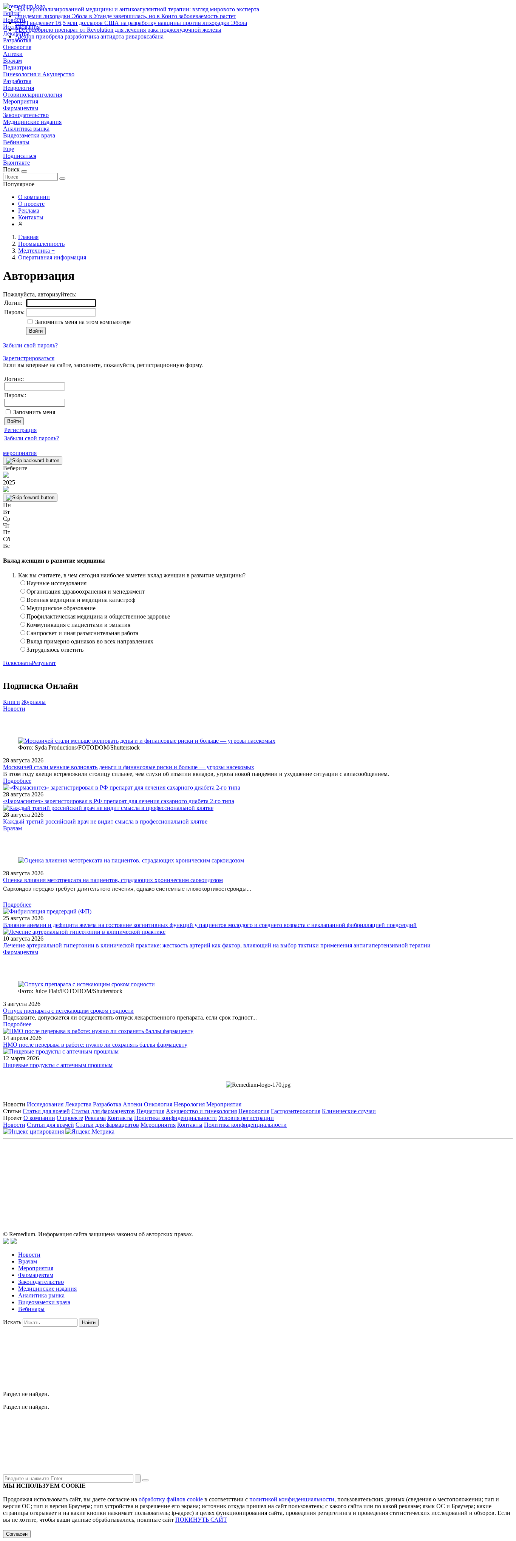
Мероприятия (20, 101)
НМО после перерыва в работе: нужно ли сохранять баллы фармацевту (95, 1044)
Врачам (12, 60)
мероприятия (20, 453)
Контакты (30, 217)
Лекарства (78, 1104)
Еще (8, 149)
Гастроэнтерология (295, 1111)
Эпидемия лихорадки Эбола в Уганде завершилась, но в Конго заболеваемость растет (125, 16)
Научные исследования (56, 583)
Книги (11, 702)
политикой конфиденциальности (291, 1499)
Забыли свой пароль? (30, 345)
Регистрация (20, 430)
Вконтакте (16, 162)
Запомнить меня (34, 412)
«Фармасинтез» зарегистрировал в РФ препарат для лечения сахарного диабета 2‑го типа (118, 801)
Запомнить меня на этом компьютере (82, 322)
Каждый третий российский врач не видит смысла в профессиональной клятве (105, 821)
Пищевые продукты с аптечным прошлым (58, 1065)
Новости (14, 708)
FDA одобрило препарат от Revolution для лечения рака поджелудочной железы (118, 29)
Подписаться (19, 156)
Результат (44, 663)
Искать (12, 1322)
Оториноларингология (32, 94)
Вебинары (16, 142)
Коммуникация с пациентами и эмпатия (78, 625)
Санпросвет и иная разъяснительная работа (82, 633)
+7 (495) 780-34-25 (242, 1176)
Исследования (45, 1104)
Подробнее (17, 780)
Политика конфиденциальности (175, 1118)
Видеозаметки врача (29, 135)
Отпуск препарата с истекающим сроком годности (68, 1010)
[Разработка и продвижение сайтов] (6, 1242)
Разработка (17, 81)
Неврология (18, 88)
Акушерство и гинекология (201, 1111)
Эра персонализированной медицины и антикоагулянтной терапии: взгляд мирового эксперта (137, 9)
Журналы (34, 702)
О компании (34, 197)
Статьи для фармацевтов (103, 1111)
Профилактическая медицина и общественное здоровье (98, 616)
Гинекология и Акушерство (38, 74)
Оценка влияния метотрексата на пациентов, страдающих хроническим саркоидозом (113, 880)
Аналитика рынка (26, 128)
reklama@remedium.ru (341, 1176)
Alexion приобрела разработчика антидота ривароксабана (89, 36)
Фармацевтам (20, 108)
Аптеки (13, 54)
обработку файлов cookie (171, 1499)
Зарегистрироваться (28, 358)
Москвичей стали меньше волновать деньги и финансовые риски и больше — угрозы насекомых (128, 767)
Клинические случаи (349, 1111)
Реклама (28, 210)
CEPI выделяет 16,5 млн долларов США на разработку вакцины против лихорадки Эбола (131, 23)
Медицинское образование (61, 608)
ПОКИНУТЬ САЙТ (201, 1519)
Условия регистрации (246, 1118)
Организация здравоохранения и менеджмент (85, 591)
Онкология (17, 47)
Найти (89, 1322)
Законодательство (26, 115)
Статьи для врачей (46, 1111)
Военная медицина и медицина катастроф (80, 600)
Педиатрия (17, 67)
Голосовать (17, 663)
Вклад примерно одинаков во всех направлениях (89, 641)
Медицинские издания (32, 122)
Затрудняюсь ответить (54, 649)
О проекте (31, 204)
